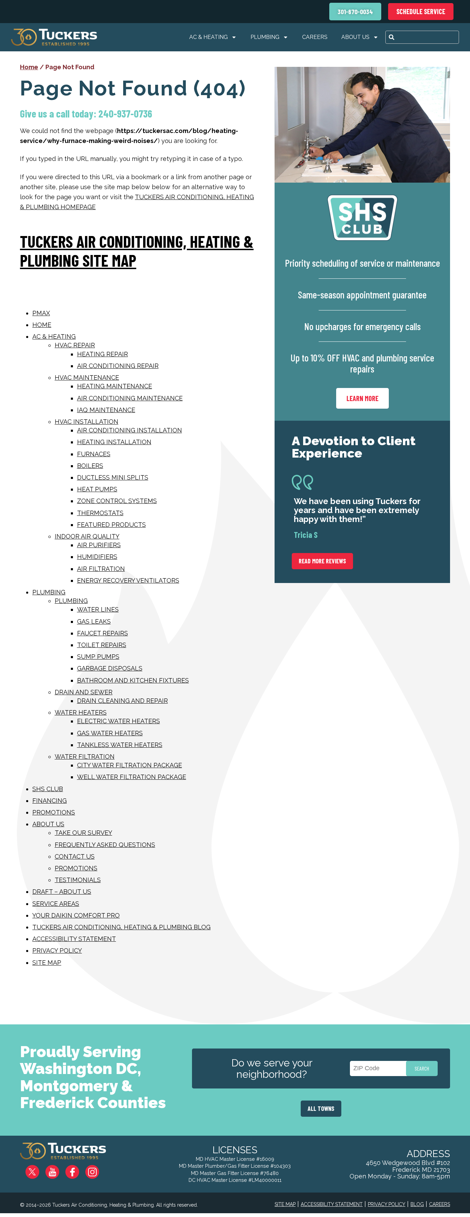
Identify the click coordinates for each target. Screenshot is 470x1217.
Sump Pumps (98, 656)
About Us (355, 37)
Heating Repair (102, 354)
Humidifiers (97, 556)
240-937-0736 (125, 114)
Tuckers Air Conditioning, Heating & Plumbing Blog (121, 927)
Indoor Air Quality (87, 536)
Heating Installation (114, 442)
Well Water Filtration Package (131, 776)
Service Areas (55, 903)
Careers (315, 37)
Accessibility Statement (74, 938)
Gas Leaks (94, 621)
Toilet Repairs (101, 644)
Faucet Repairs (102, 633)
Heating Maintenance (114, 386)
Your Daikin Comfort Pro (76, 915)
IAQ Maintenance (106, 409)
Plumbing (264, 37)
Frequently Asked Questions (105, 844)
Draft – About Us (61, 891)
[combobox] (422, 37)
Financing (49, 800)
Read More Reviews (322, 561)
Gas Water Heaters (110, 733)
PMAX (41, 313)
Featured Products (111, 524)
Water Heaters (81, 712)
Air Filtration (101, 568)
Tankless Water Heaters (119, 744)
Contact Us (75, 856)
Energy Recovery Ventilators (128, 580)
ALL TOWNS (321, 1108)
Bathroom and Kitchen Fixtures (133, 680)
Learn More (362, 398)
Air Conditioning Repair (118, 365)
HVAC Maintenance (87, 377)
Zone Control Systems (117, 500)
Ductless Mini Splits (112, 477)
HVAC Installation (86, 421)
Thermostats (100, 513)
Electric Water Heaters (118, 721)
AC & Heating (208, 37)
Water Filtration (85, 756)
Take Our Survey (83, 832)
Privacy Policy (57, 950)
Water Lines (98, 609)
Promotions (53, 812)
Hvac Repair (75, 345)
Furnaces (93, 454)
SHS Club (47, 788)
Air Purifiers (99, 545)
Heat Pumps (97, 489)
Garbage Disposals (109, 668)
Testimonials (78, 879)
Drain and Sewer (84, 692)
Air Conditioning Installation (129, 430)
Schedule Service (420, 11)
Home (29, 67)
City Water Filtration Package (129, 765)
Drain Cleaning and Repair (122, 700)
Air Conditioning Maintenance (130, 398)
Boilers (90, 465)
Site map (46, 962)
